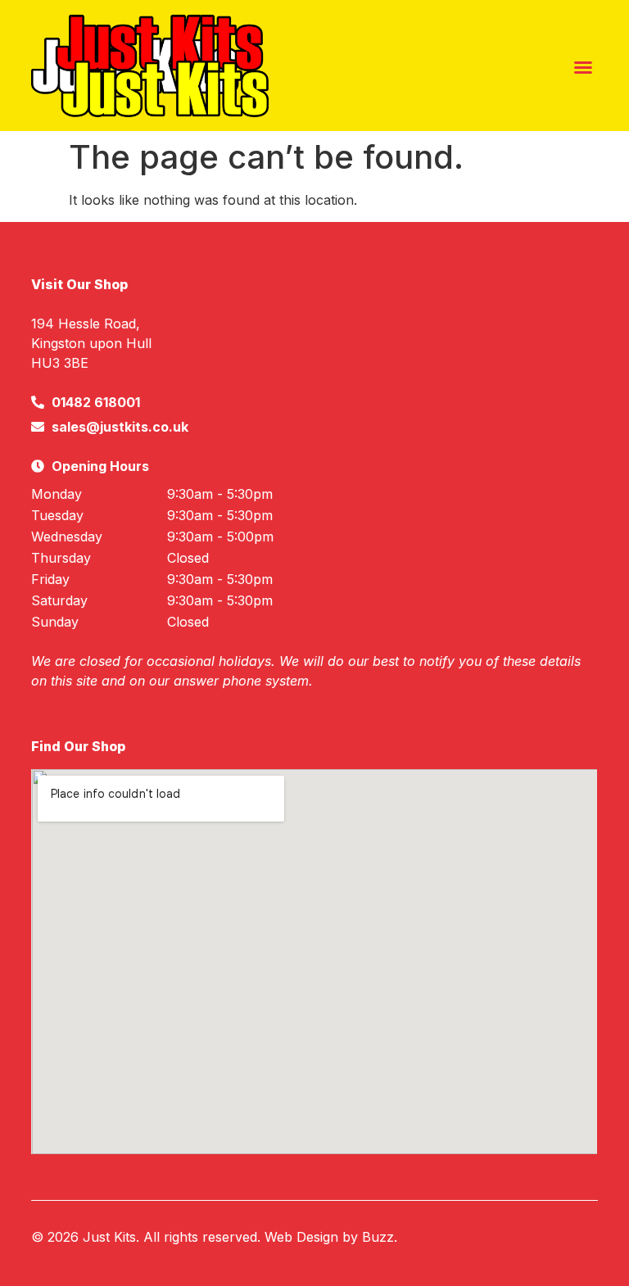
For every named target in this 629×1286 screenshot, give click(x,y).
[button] (583, 67)
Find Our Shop (78, 746)
